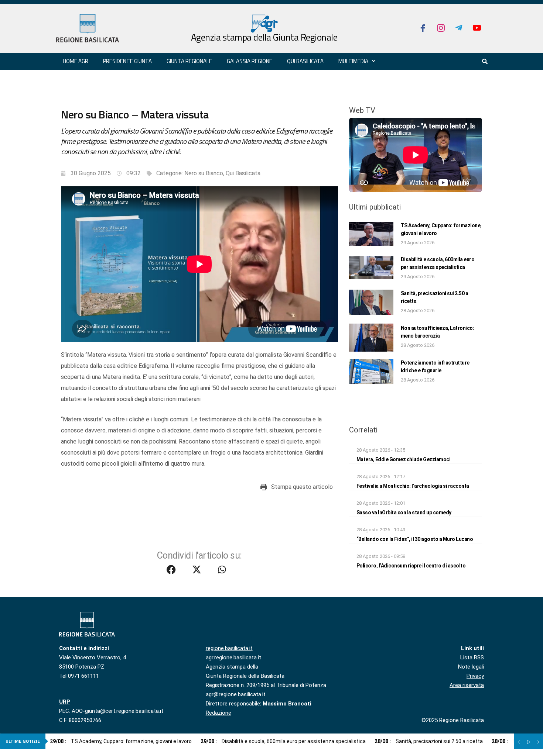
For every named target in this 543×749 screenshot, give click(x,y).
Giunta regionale (189, 61)
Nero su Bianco (203, 173)
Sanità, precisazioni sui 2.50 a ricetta (429, 741)
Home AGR (75, 61)
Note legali (471, 666)
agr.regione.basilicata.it (233, 657)
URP (64, 701)
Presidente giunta (127, 61)
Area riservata (467, 685)
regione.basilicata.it (229, 648)
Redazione (218, 713)
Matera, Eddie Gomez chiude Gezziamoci (403, 459)
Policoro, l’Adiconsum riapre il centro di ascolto (411, 566)
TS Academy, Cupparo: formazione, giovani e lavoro (121, 741)
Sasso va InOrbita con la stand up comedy (403, 512)
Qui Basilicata (305, 61)
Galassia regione (249, 61)
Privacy (475, 676)
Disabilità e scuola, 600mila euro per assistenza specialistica (283, 741)
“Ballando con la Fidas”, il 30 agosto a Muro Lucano (414, 539)
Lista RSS (472, 657)
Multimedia (353, 61)
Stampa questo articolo (302, 486)
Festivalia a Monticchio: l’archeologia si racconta (412, 486)
